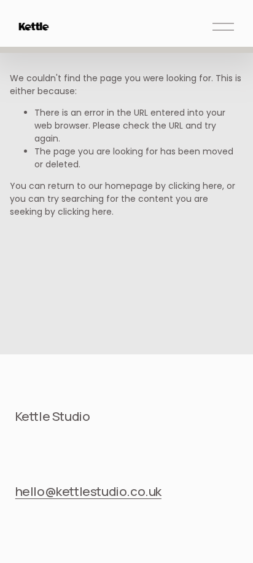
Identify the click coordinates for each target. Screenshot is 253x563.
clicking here (195, 186)
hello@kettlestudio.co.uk (88, 491)
